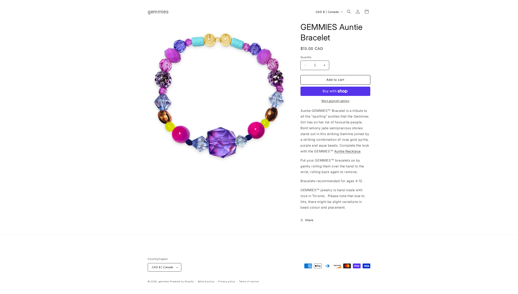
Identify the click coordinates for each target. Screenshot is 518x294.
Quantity (305, 57)
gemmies (163, 281)
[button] (348, 11)
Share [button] (309, 220)
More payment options (335, 100)
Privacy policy (226, 281)
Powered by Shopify (182, 281)
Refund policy (206, 281)
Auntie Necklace (347, 151)
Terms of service (249, 281)
